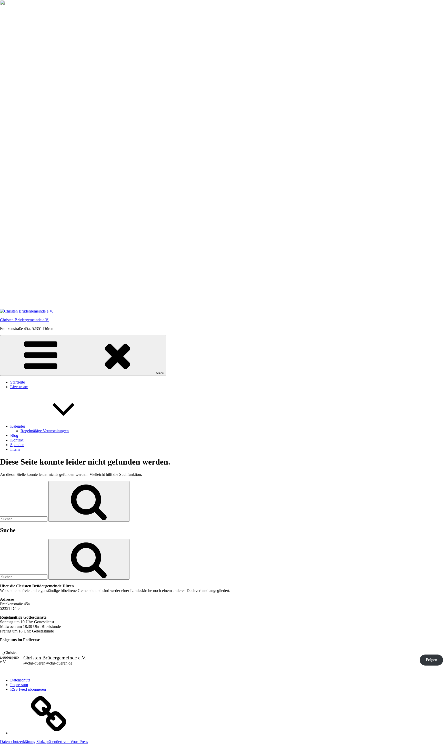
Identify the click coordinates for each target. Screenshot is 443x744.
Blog (14, 435)
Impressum (19, 684)
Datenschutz (20, 680)
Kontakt (16, 440)
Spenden (17, 445)
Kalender (17, 426)
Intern (15, 449)
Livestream (19, 387)
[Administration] (48, 733)
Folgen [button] (431, 660)
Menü (160, 373)
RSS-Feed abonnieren (28, 689)
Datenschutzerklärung (17, 741)
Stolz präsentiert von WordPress (62, 741)
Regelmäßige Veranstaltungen (45, 431)
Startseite (17, 382)
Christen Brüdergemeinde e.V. (24, 320)
